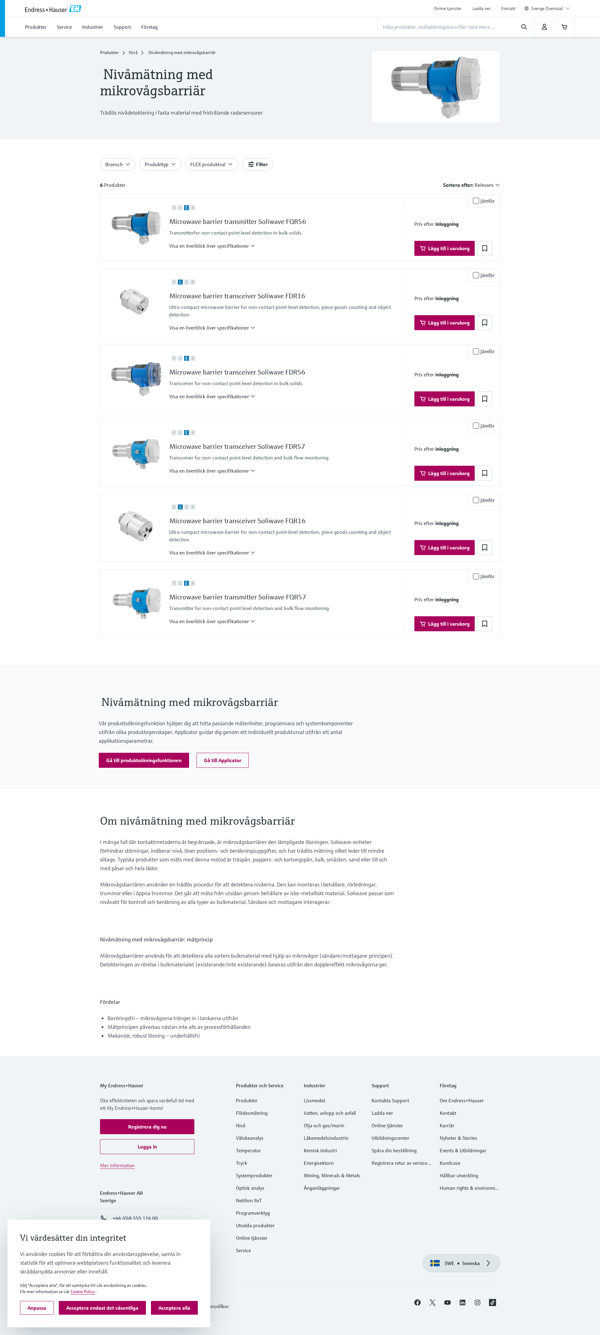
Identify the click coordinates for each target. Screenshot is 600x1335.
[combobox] (550, 8)
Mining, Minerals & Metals (332, 1175)
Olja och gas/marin (324, 1125)
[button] (212, 245)
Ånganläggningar (322, 1188)
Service (243, 1250)
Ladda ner (481, 8)
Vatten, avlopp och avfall (330, 1113)
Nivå (133, 52)
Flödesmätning (252, 1113)
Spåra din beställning (394, 1150)
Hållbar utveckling (459, 1175)
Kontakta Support (390, 1100)
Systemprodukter (254, 1175)
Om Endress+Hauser (462, 1100)
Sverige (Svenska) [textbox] (547, 8)
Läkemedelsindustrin (326, 1138)
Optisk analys (250, 1188)
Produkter (109, 52)
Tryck (241, 1163)
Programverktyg (253, 1213)
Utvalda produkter (255, 1225)
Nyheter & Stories (458, 1138)
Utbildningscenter (390, 1138)
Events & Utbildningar (463, 1150)
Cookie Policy (83, 1291)
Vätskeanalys (249, 1138)
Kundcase (450, 1163)
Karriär (447, 1125)
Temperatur (248, 1150)
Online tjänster (448, 8)
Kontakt (508, 8)
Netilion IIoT (249, 1200)
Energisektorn (319, 1163)
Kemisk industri (320, 1150)
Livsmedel (314, 1100)
